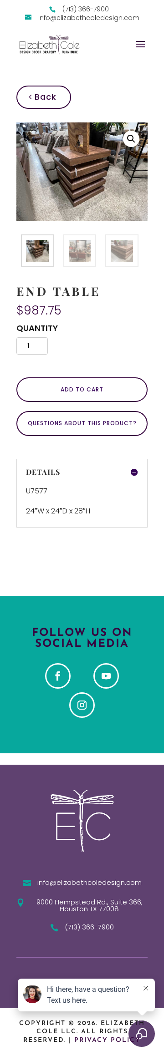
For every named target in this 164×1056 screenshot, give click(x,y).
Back (44, 96)
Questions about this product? (82, 423)
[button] (131, 139)
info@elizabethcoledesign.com (89, 882)
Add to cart (82, 389)
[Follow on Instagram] (82, 705)
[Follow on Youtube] (106, 676)
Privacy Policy (107, 1040)
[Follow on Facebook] (58, 676)
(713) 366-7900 (89, 927)
